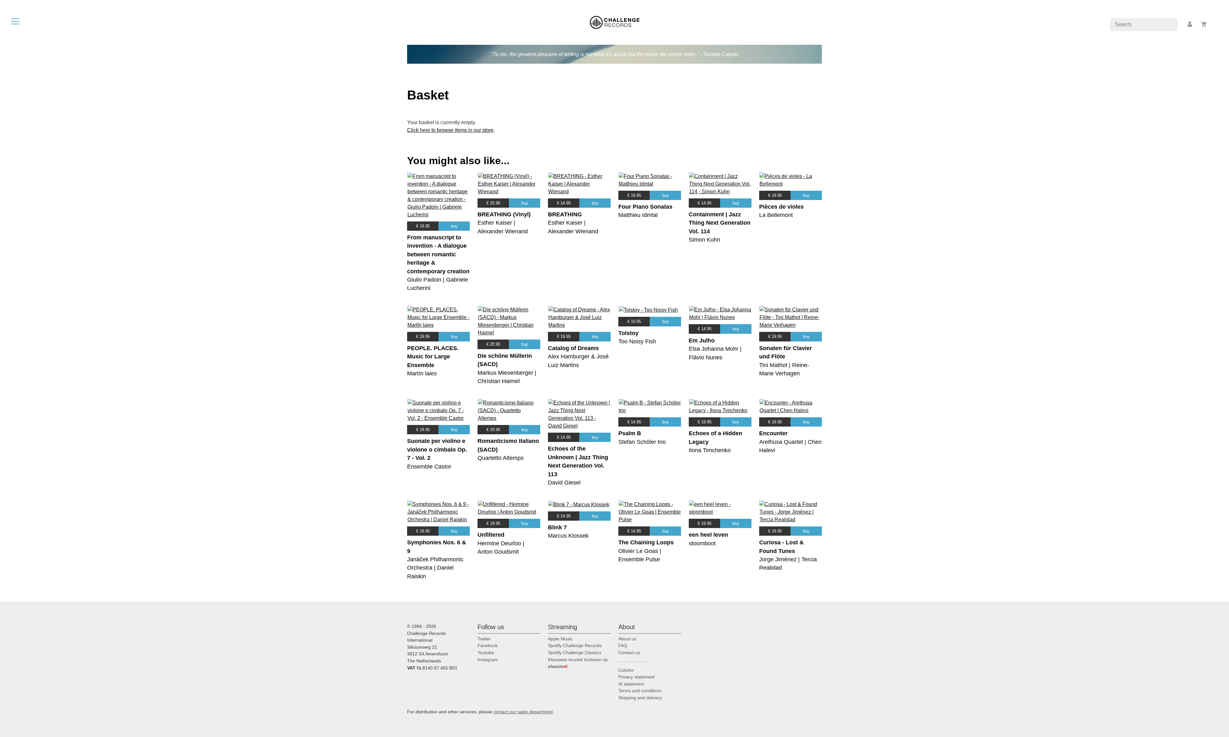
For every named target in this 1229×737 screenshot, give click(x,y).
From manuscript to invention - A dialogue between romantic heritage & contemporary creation (438, 254)
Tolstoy (628, 333)
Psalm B (629, 433)
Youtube (486, 652)
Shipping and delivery (640, 697)
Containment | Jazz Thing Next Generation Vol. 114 (720, 223)
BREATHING (565, 214)
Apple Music (560, 638)
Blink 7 (557, 527)
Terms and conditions (640, 690)
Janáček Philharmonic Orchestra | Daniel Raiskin (435, 568)
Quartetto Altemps (501, 458)
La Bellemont (776, 215)
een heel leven (708, 535)
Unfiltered (491, 535)
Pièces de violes (781, 207)
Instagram (488, 659)
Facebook (488, 645)
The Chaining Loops (646, 542)
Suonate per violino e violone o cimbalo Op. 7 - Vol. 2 (437, 449)
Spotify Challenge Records (575, 645)
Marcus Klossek (568, 536)
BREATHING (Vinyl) (504, 214)
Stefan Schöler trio (642, 442)
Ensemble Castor (429, 466)
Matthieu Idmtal (638, 215)
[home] (614, 22)
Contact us (629, 652)
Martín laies (422, 373)
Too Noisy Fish (637, 341)
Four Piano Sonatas (645, 207)
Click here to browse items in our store (450, 130)
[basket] (1204, 24)
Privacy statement (636, 676)
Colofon (626, 670)
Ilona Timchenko (710, 450)
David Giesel (564, 482)
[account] (1190, 24)
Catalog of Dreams (573, 348)
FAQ (622, 645)
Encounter (773, 433)
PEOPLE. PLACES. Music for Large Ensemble (433, 356)
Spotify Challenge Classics (574, 652)
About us (627, 638)
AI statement (631, 683)
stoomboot (702, 543)
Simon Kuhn (704, 239)
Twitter (484, 638)
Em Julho (702, 340)
